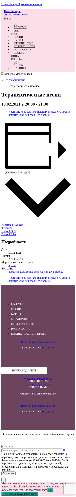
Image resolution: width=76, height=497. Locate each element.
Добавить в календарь (17, 172)
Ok (50, 490)
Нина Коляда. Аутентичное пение (21, 4)
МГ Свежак (48, 347)
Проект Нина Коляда (17, 56)
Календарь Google (12, 224)
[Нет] (39, 494)
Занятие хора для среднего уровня (30, 114)
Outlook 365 (8, 231)
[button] (8, 18)
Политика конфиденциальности (38, 342)
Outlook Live (8, 234)
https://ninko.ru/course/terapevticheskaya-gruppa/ (35, 271)
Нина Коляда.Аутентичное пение (16, 13)
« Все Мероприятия (13, 79)
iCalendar (6, 227)
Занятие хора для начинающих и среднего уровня (39, 111)
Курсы (12, 265)
